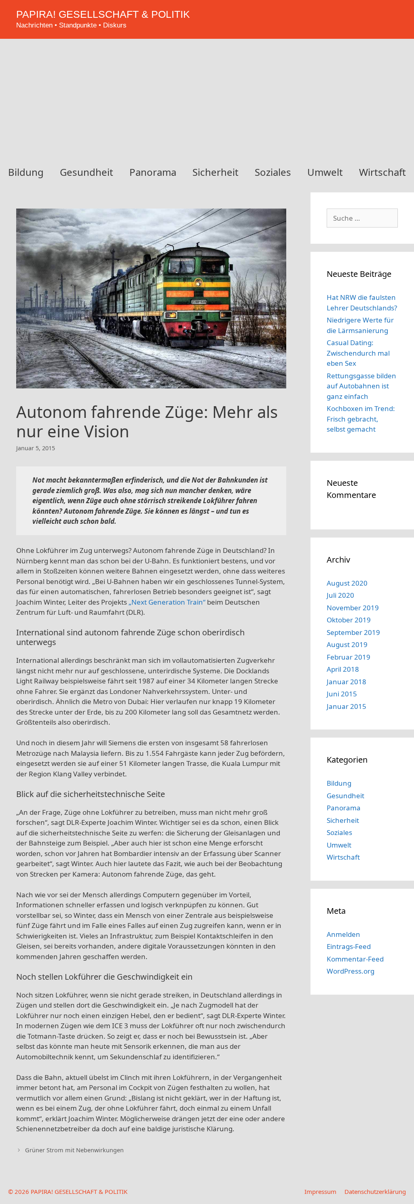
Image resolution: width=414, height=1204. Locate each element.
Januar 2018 (346, 681)
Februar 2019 (348, 657)
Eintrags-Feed (349, 946)
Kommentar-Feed (355, 959)
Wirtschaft (382, 172)
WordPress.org (350, 971)
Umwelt (325, 172)
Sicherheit (215, 172)
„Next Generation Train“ (167, 602)
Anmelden (343, 934)
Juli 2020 (340, 595)
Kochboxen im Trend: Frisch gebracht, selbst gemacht (361, 419)
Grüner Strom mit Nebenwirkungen (74, 1150)
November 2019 (353, 607)
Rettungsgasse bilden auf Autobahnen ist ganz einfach (361, 386)
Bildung (26, 172)
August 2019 (347, 644)
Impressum (320, 1191)
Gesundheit (86, 172)
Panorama (152, 172)
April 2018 (343, 669)
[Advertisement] (207, 99)
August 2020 (347, 583)
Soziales (273, 172)
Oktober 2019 (349, 619)
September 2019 (353, 632)
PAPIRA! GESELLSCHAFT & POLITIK (103, 14)
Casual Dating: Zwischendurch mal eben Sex (358, 353)
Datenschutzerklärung (375, 1191)
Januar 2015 (346, 706)
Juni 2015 (342, 693)
